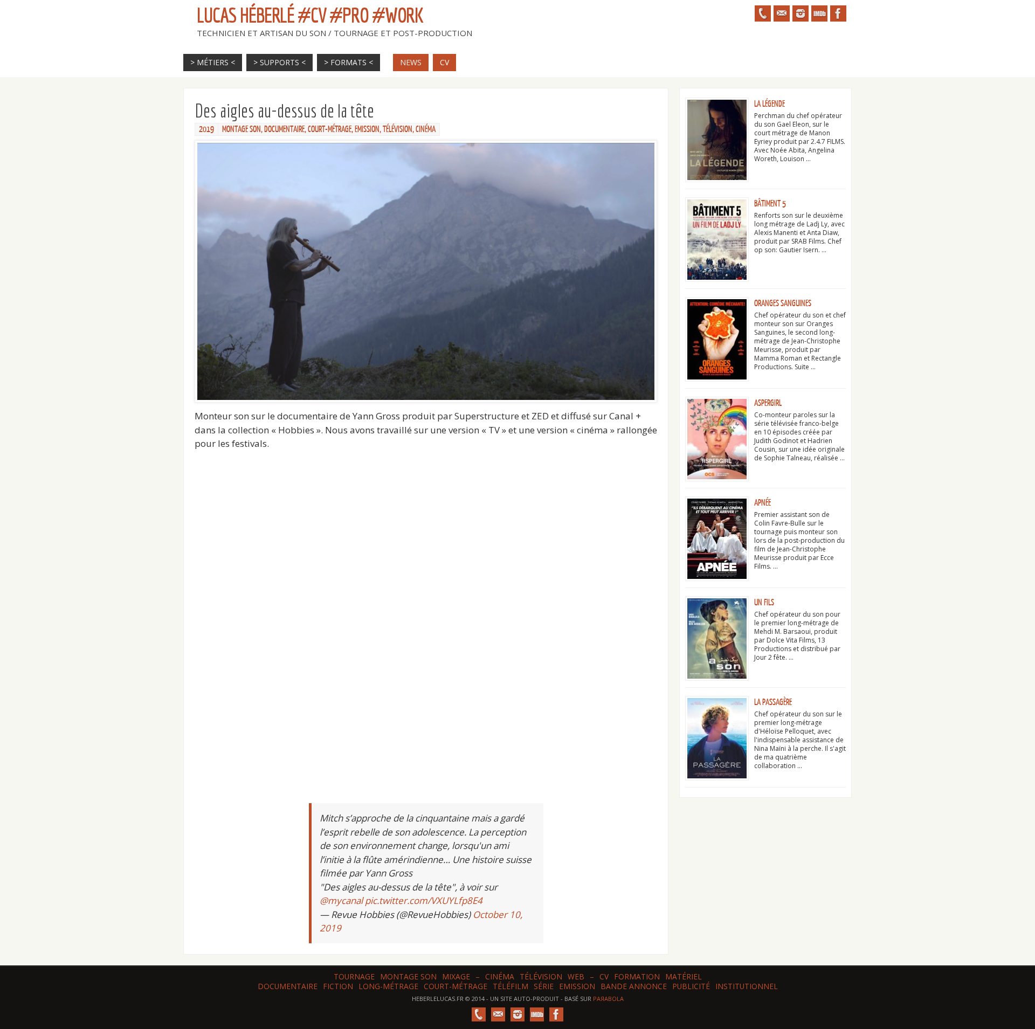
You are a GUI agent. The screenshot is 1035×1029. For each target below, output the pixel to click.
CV (604, 976)
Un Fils (764, 602)
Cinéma (426, 129)
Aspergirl (768, 403)
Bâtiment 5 (770, 204)
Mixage (456, 976)
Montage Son (241, 129)
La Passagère (773, 702)
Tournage (354, 976)
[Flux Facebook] (838, 13)
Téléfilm (510, 986)
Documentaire (284, 129)
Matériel (683, 976)
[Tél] (763, 13)
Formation (637, 976)
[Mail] (782, 13)
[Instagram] (800, 13)
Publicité (691, 986)
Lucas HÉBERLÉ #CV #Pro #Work (310, 15)
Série (544, 986)
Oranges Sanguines (782, 303)
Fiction (338, 986)
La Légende (769, 104)
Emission (367, 129)
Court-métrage (329, 129)
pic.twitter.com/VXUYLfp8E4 (423, 900)
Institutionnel (746, 986)
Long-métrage (388, 986)
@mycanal (341, 900)
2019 (206, 129)
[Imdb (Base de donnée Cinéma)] (819, 13)
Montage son (408, 976)
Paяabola (608, 999)
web (576, 976)
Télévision (397, 129)
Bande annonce (634, 986)
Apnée (762, 503)
